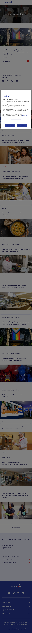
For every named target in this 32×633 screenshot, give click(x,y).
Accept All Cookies (21, 125)
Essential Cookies (10, 125)
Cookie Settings (15, 120)
